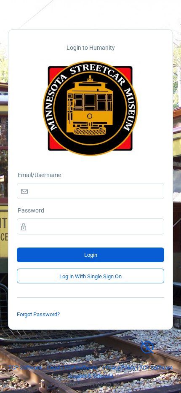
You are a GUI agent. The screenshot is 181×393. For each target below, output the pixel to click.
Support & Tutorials (90, 376)
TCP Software (25, 367)
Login (90, 255)
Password (31, 210)
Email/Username (39, 175)
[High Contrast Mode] (147, 343)
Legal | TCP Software (72, 367)
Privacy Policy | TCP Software (138, 367)
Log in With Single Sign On (90, 276)
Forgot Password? (38, 314)
